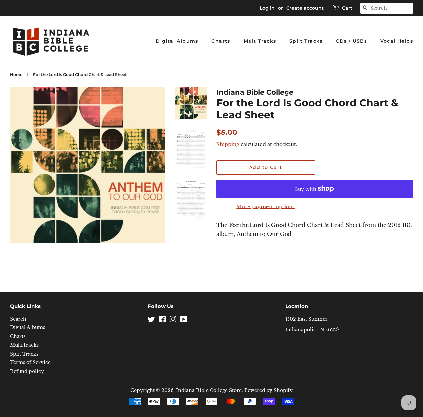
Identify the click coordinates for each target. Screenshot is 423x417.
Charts (221, 41)
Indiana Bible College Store (209, 390)
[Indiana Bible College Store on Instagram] (172, 320)
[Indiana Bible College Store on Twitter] (151, 320)
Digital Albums (177, 41)
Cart (347, 8)
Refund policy (27, 371)
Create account (305, 8)
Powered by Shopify (268, 390)
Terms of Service (30, 362)
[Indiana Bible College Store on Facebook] (162, 320)
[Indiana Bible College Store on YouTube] (183, 320)
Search (18, 319)
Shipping (227, 144)
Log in (267, 8)
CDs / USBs (351, 41)
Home (16, 74)
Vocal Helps (396, 41)
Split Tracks (306, 41)
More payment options (265, 206)
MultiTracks (260, 41)
